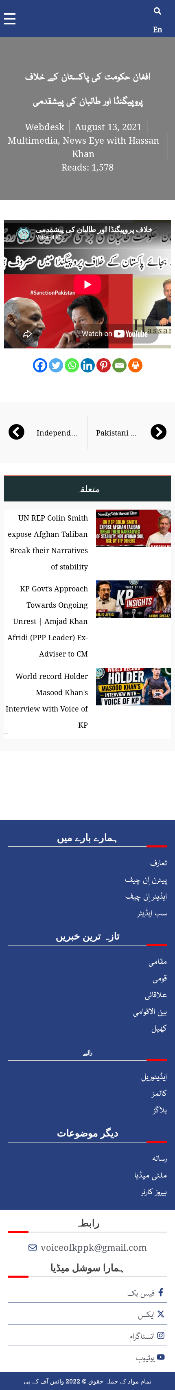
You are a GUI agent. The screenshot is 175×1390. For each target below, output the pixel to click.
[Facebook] (40, 365)
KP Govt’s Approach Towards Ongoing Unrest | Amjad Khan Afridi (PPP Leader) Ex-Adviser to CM (47, 621)
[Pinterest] (103, 365)
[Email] (119, 365)
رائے (87, 1052)
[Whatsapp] (72, 365)
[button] (157, 11)
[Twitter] (56, 365)
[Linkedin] (88, 365)
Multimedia (33, 140)
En (157, 29)
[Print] (135, 365)
